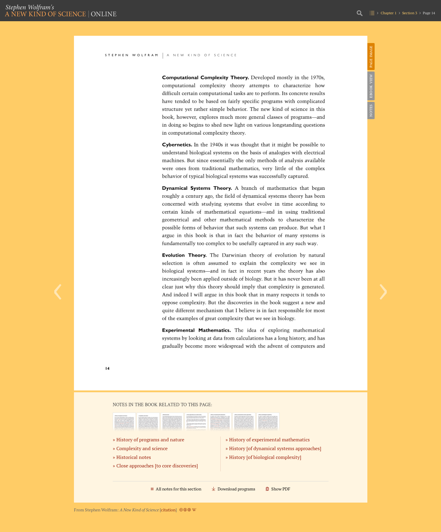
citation (168, 510)
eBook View (371, 86)
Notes (371, 110)
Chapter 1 (388, 13)
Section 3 (409, 13)
